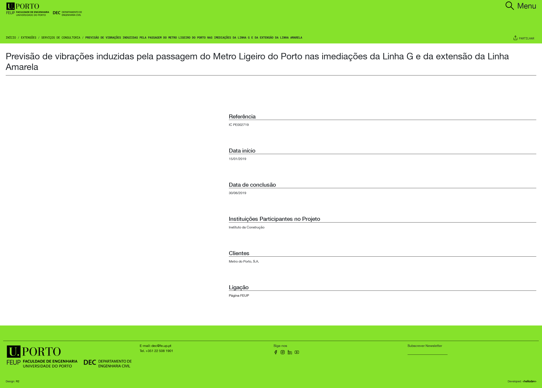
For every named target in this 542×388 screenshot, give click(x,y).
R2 (17, 381)
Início (11, 37)
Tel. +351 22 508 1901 (156, 351)
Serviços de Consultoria (60, 37)
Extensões (28, 37)
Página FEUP (239, 295)
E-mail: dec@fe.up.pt (155, 346)
